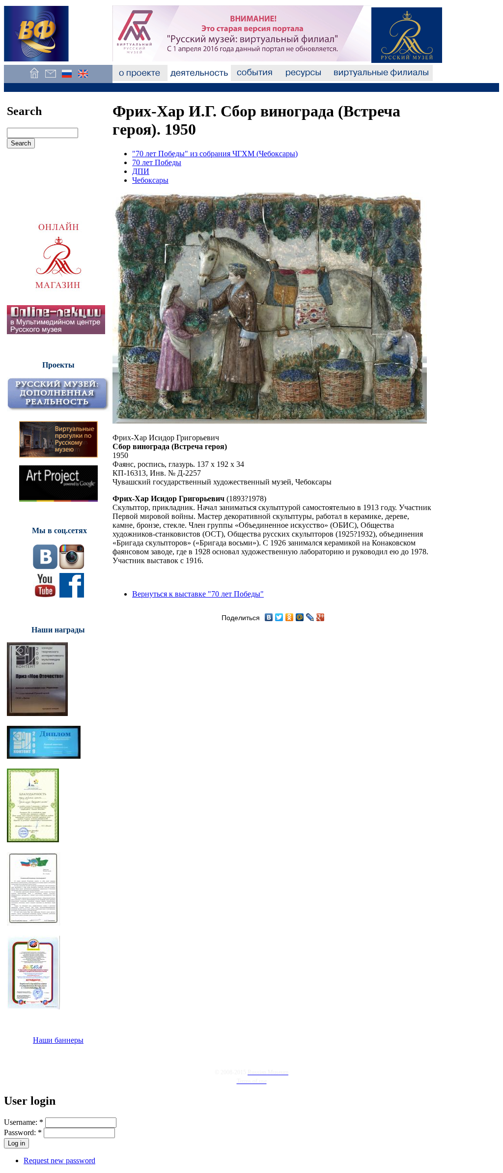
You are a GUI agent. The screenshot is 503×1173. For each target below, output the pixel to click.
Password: (23, 1132)
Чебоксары (150, 180)
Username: (23, 1122)
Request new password (59, 1160)
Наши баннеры (58, 1040)
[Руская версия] (66, 78)
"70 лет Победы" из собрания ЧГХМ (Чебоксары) (215, 153)
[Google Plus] (320, 617)
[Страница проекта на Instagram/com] (71, 566)
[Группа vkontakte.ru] (45, 566)
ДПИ (140, 171)
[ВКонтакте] (269, 617)
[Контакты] (50, 78)
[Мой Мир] (300, 617)
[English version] (83, 78)
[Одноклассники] (289, 617)
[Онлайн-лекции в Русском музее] (56, 331)
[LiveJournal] (310, 617)
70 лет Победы (156, 162)
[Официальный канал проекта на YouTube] (45, 595)
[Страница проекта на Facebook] (71, 595)
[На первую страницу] (34, 78)
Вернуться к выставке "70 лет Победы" (198, 594)
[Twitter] (279, 617)
